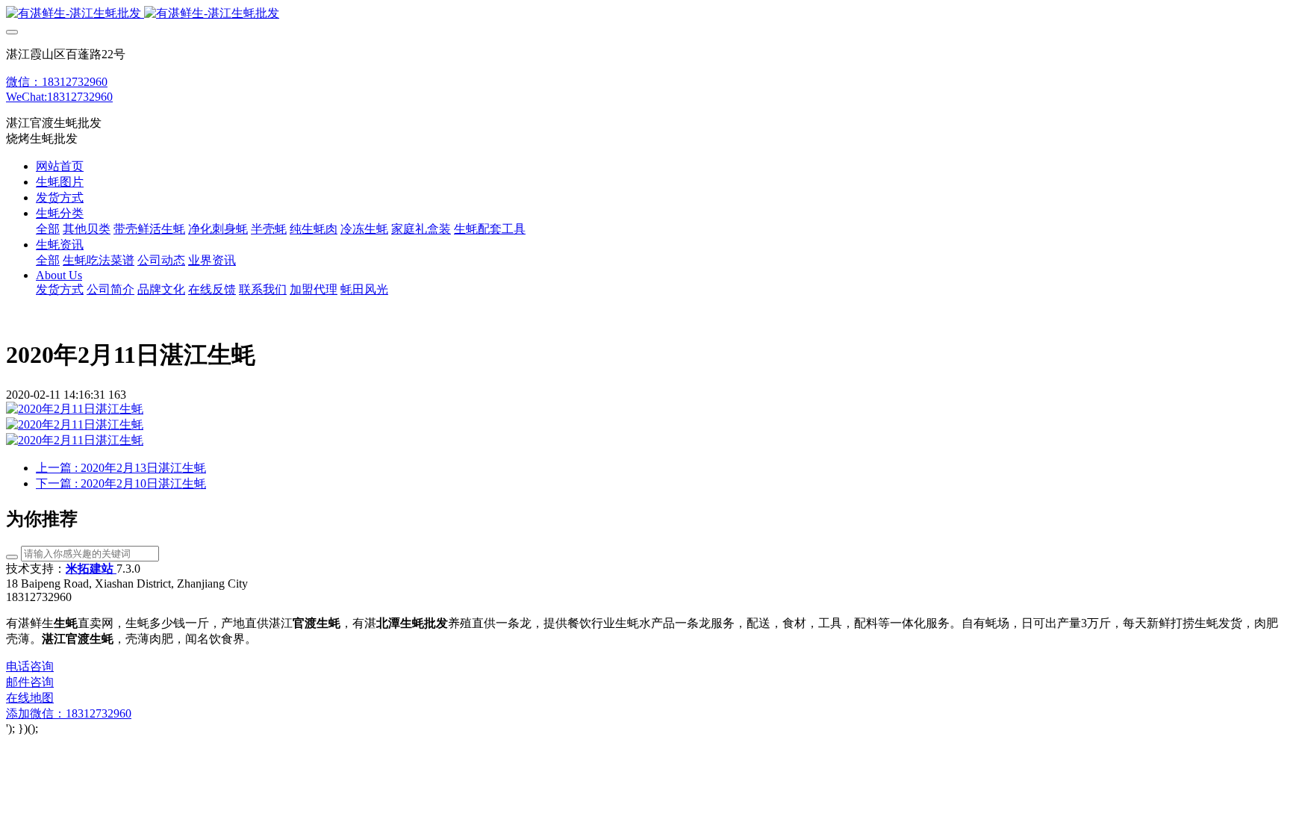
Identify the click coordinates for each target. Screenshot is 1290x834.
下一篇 (121, 483)
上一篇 (121, 467)
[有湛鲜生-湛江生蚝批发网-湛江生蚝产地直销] (645, 14)
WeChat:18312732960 (59, 96)
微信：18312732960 (57, 81)
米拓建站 (91, 568)
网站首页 (60, 166)
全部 (48, 228)
